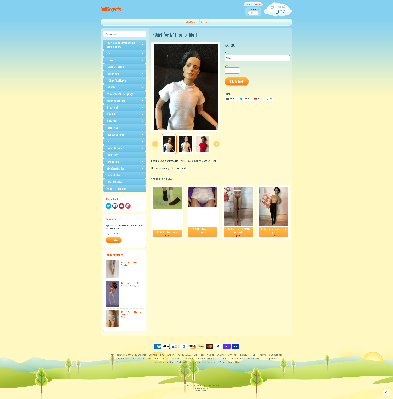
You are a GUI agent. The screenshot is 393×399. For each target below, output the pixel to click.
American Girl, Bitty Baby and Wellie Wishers (120, 44)
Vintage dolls (112, 161)
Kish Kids (110, 87)
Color (227, 53)
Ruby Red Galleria (115, 134)
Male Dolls (111, 114)
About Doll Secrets (115, 182)
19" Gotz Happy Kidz (116, 188)
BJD (108, 53)
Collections (189, 22)
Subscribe (113, 240)
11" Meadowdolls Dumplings (119, 94)
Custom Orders (113, 175)
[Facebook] (115, 206)
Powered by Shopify (201, 390)
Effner (109, 60)
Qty (226, 65)
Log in (247, 4)
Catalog (205, 22)
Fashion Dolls (112, 73)
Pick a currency (253, 10)
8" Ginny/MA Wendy (116, 80)
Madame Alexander (115, 100)
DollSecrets (111, 9)
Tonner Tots (112, 155)
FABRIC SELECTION (115, 67)
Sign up (258, 4)
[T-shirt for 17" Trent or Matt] (169, 144)
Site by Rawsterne (201, 388)
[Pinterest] (121, 206)
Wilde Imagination (115, 168)
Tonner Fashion (114, 148)
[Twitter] (108, 206)
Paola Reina (112, 128)
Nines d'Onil (112, 107)
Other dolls (112, 121)
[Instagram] (128, 206)
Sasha (109, 141)
